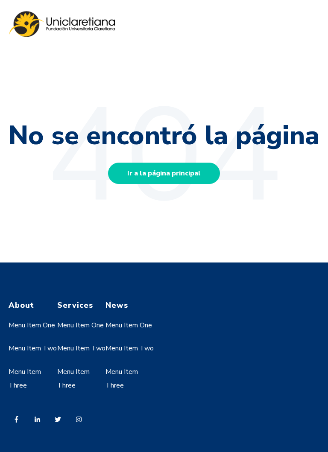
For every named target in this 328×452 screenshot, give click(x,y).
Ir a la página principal (164, 173)
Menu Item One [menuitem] (32, 325)
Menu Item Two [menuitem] (33, 348)
